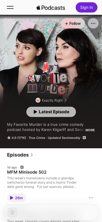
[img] (50, 7)
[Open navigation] (10, 7)
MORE (90, 130)
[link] (20, 155)
